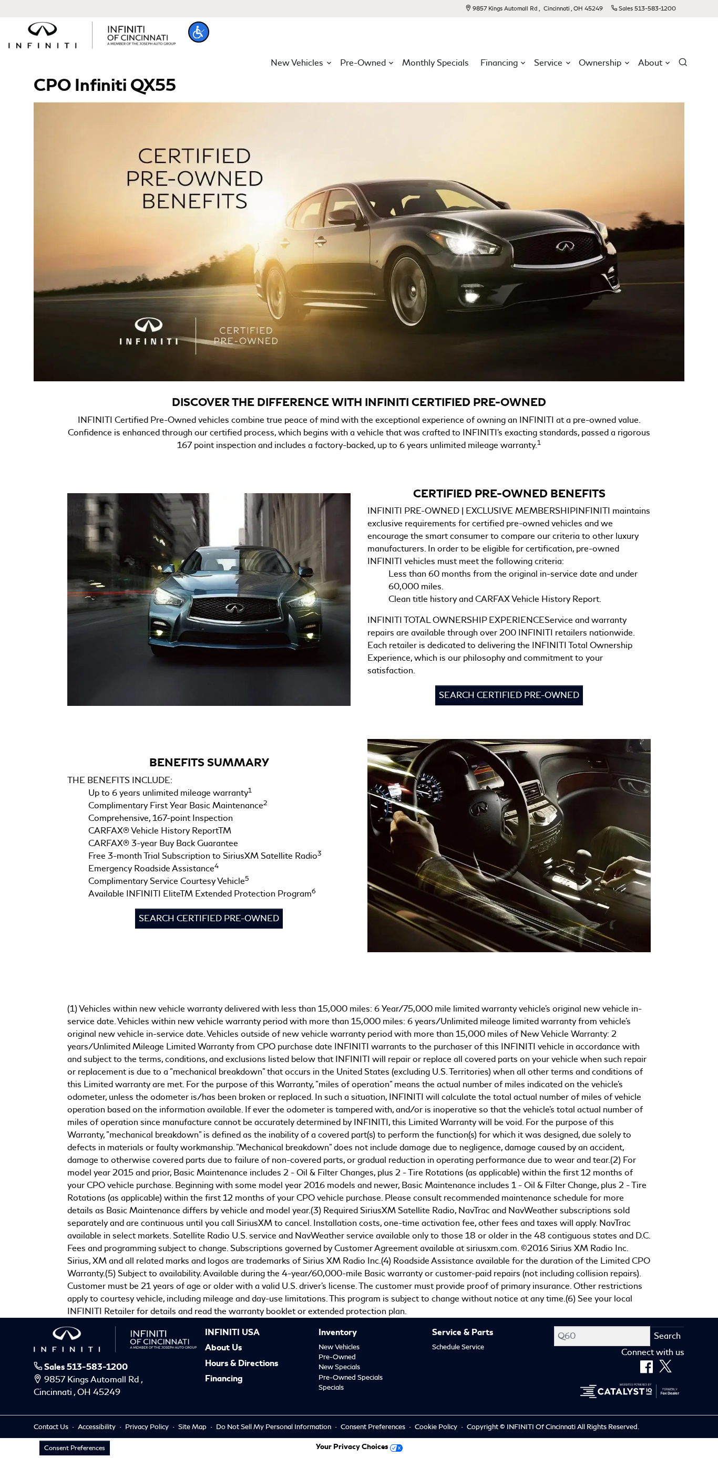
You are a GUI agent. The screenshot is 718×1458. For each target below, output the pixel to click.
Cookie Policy (437, 1427)
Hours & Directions (241, 1364)
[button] (198, 32)
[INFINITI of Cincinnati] (92, 33)
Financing (224, 1379)
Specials (331, 1387)
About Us (223, 1348)
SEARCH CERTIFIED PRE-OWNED (509, 695)
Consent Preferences (373, 1427)
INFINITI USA (232, 1333)
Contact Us (52, 1427)
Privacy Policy (147, 1427)
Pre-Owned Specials (351, 1377)
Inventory (338, 1333)
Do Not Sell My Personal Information (274, 1427)
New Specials (339, 1367)
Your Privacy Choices (353, 1446)
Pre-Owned (337, 1357)
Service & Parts (462, 1333)
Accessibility (97, 1427)
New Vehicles (339, 1347)
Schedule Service (458, 1347)
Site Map (193, 1427)
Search (667, 1336)
